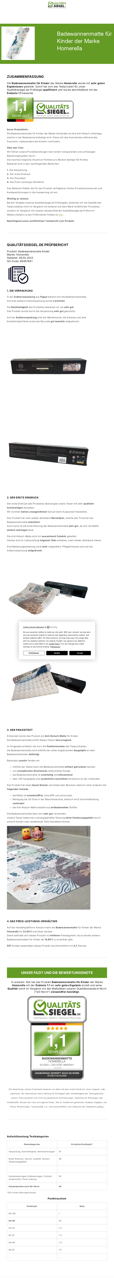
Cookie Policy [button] (54, 644)
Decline (57, 653)
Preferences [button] (55, 647)
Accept (80, 653)
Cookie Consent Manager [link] (33, 627)
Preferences (34, 653)
